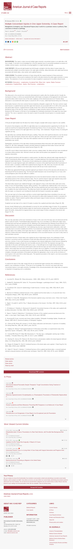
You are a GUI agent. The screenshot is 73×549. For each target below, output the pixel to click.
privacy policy (47, 483)
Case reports (30, 510)
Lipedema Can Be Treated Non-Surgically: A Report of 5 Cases (23, 442)
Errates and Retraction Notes (56, 517)
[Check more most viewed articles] (65, 468)
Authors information (9, 38)
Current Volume (53, 507)
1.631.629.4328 (12, 529)
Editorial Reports (31, 507)
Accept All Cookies (36, 487)
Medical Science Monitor (55, 533)
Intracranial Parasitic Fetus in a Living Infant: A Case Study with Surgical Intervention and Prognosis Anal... (35, 450)
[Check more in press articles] (65, 419)
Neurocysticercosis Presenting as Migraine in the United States (23, 460)
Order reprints (9, 361)
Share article (8, 363)
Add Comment (64, 49)
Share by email (9, 365)
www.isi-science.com (12, 532)
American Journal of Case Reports (58, 536)
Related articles (9, 359)
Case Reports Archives (55, 515)
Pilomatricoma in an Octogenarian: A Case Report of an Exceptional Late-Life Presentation (31, 413)
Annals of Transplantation (56, 531)
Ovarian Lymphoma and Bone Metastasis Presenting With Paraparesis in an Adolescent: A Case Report (34, 405)
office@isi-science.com (13, 531)
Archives (51, 512)
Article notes (19, 38)
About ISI (51, 520)
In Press (51, 510)
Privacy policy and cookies (56, 522)
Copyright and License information (32, 38)
